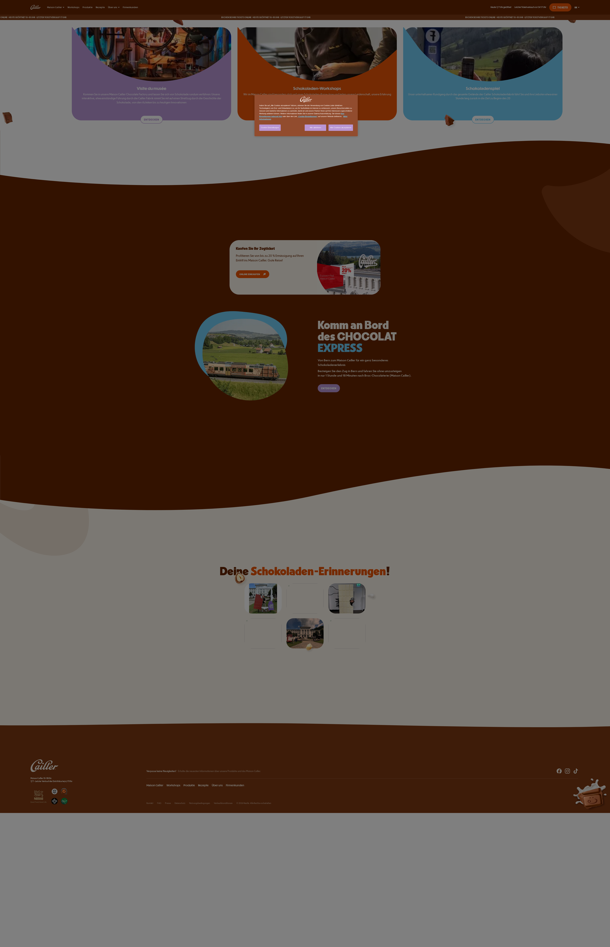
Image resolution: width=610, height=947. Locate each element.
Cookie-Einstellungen (270, 127)
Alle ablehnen (315, 127)
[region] (306, 115)
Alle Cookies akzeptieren (340, 127)
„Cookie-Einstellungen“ (308, 116)
